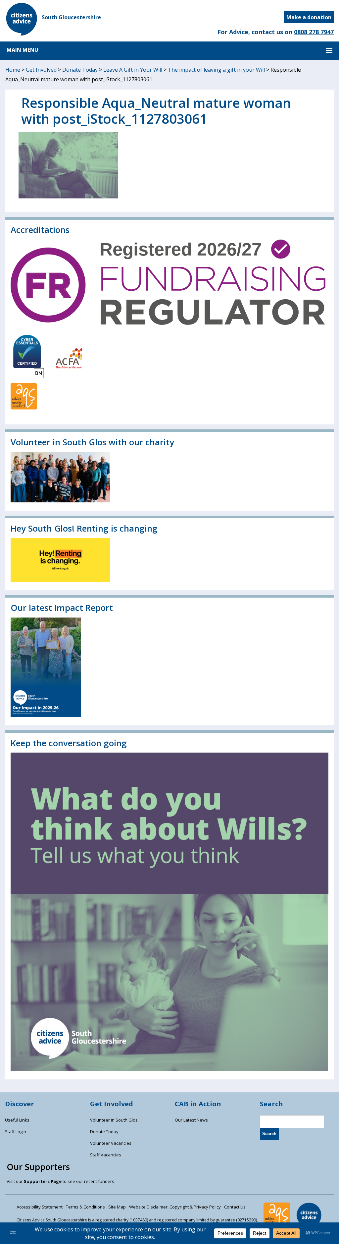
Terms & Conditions (85, 1207)
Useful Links (17, 1120)
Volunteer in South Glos (114, 1120)
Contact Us (235, 1207)
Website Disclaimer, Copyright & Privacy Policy (175, 1207)
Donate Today (80, 69)
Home (12, 69)
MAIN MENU (22, 49)
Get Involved (41, 69)
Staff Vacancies (105, 1155)
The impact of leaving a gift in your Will (216, 69)
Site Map (117, 1207)
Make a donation (308, 17)
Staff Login (15, 1131)
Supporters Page (43, 1181)
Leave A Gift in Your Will (132, 69)
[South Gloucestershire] (21, 33)
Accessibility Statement (40, 1207)
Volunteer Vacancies (110, 1143)
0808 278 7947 (314, 32)
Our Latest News (191, 1120)
